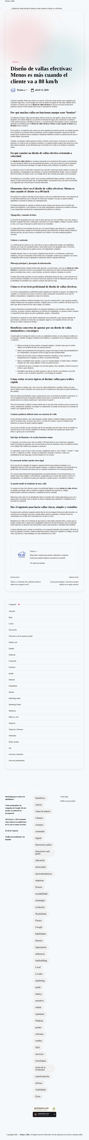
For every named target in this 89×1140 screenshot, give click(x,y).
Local (38, 967)
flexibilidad (40, 914)
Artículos (12, 611)
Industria (12, 680)
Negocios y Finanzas (16, 729)
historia (38, 940)
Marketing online (15, 698)
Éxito (37, 1096)
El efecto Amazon (11, 831)
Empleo (11, 648)
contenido (40, 831)
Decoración (13, 630)
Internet (11, 692)
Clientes (39, 818)
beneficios (40, 798)
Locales (38, 974)
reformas (39, 1034)
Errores (38, 887)
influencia (40, 954)
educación (40, 860)
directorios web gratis (42, 852)
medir (38, 987)
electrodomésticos (43, 873)
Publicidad (12, 736)
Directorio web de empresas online (21, 636)
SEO (37, 1047)
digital (38, 838)
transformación (42, 1076)
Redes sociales (14, 742)
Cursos (11, 624)
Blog (10, 617)
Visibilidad (40, 1089)
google (11, 673)
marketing (40, 980)
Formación (12, 661)
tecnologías (40, 1060)
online (38, 1007)
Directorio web (49, 1135)
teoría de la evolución (40, 1068)
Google (38, 927)
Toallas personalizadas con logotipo (15, 838)
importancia (40, 947)
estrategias (40, 900)
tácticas (38, 1083)
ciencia (38, 804)
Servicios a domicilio (16, 754)
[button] (37, 563)
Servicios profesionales (17, 760)
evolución (40, 907)
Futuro (38, 920)
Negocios (12, 723)
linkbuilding (41, 960)
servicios (39, 1054)
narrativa (39, 1000)
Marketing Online (15, 704)
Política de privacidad (67, 801)
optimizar (39, 1014)
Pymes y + (33, 551)
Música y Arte (13, 717)
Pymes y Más (9, 1)
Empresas (15, 62)
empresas (39, 880)
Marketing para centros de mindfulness (15, 798)
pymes (38, 1027)
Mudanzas (12, 711)
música (38, 994)
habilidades (40, 933)
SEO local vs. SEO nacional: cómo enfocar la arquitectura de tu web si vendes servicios (15, 822)
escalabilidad (41, 893)
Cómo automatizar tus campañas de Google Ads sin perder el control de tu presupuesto (15, 809)
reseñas (38, 1040)
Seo (10, 748)
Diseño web (13, 642)
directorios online (43, 844)
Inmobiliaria (13, 686)
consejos (39, 824)
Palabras (39, 1020)
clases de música (42, 811)
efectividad (40, 867)
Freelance (12, 667)
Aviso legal (64, 797)
